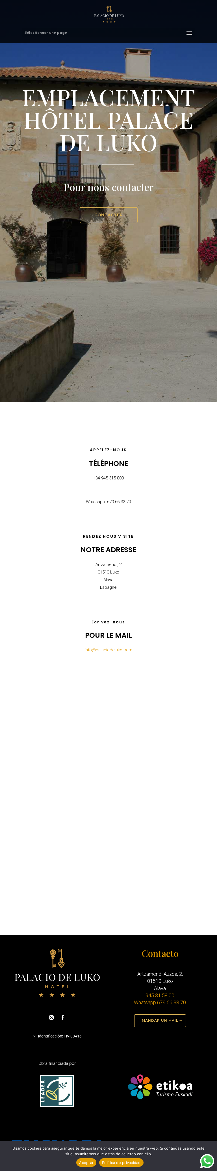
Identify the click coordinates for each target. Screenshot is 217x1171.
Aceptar (86, 1162)
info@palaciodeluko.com (108, 649)
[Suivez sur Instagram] (51, 1017)
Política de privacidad (121, 1162)
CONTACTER (108, 214)
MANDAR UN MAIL (160, 1020)
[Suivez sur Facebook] (62, 1017)
